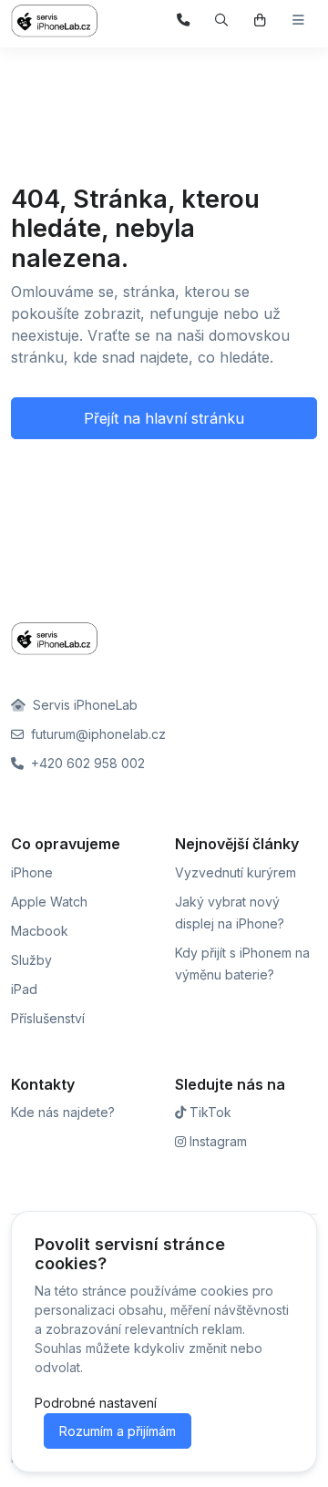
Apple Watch (49, 901)
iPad (24, 989)
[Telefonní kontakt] (183, 20)
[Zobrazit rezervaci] (260, 20)
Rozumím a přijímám (117, 1431)
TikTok (208, 1112)
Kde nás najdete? (63, 1112)
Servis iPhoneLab (83, 705)
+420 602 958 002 (86, 763)
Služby (31, 960)
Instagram (216, 1141)
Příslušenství (48, 1018)
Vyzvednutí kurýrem (235, 872)
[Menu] (298, 20)
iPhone (32, 872)
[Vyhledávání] (222, 20)
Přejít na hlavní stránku (164, 418)
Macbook (39, 930)
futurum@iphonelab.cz (96, 734)
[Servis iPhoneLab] (65, 21)
